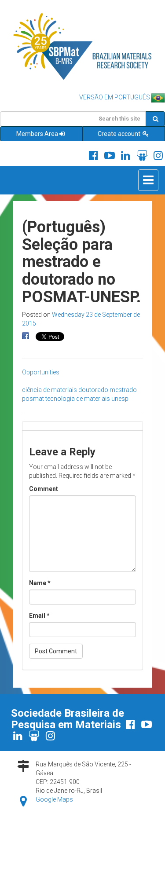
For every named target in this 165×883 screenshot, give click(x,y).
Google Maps (54, 799)
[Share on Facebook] (25, 336)
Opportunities (40, 372)
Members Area (37, 133)
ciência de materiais (49, 389)
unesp (119, 398)
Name (40, 582)
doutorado (93, 389)
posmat (33, 398)
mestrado (123, 389)
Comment (43, 488)
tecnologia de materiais (77, 398)
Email (39, 615)
